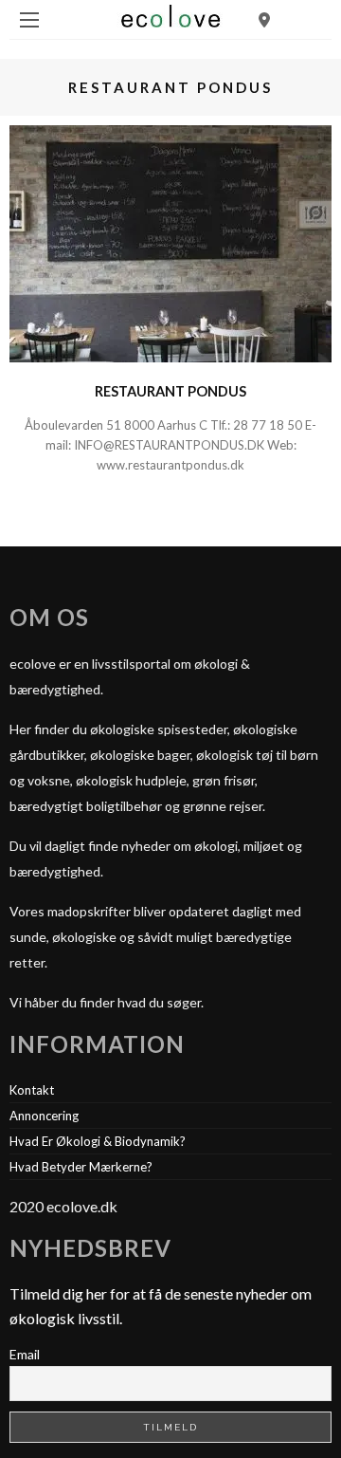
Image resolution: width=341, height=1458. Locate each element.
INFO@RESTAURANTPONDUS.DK (169, 444)
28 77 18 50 (269, 425)
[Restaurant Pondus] (170, 241)
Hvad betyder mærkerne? (81, 1166)
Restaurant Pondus (170, 391)
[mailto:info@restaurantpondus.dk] (265, 444)
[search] (264, 19)
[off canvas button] (29, 19)
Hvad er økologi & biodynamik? (97, 1141)
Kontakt (31, 1090)
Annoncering (44, 1115)
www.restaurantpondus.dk (170, 464)
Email (24, 1354)
